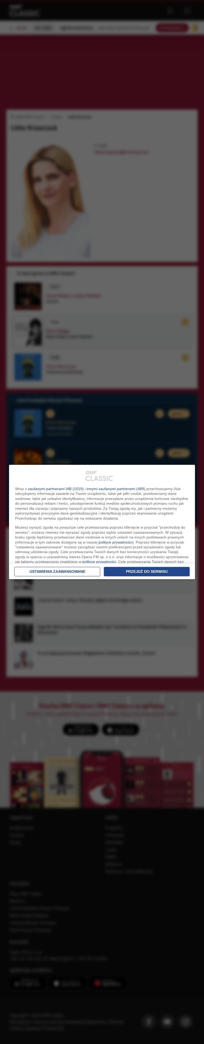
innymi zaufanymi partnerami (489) (116, 489)
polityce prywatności (115, 542)
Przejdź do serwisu (147, 571)
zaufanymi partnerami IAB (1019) (56, 489)
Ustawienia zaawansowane (57, 571)
